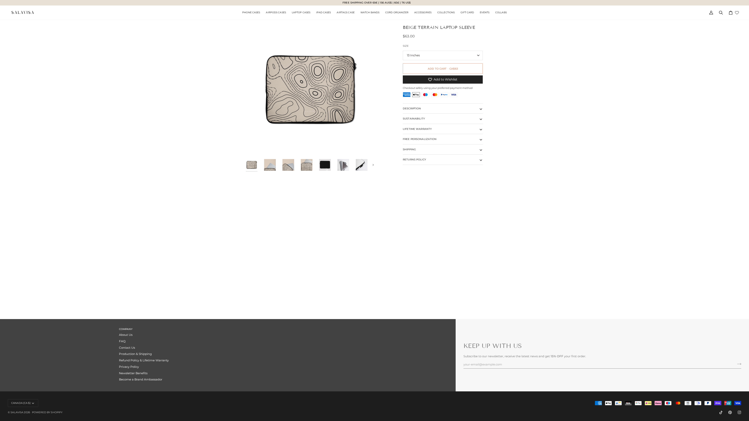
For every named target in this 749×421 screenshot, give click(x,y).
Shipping (409, 149)
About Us (125, 335)
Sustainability (414, 118)
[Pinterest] (730, 412)
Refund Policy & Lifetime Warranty (144, 360)
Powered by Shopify (47, 412)
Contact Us (127, 347)
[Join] (738, 364)
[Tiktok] (720, 412)
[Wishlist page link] (737, 13)
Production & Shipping (135, 354)
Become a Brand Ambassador (140, 379)
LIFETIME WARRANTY (417, 128)
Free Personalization (420, 139)
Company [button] (126, 329)
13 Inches (413, 55)
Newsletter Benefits (133, 373)
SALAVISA (17, 412)
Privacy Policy (129, 367)
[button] (276, 12)
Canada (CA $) (21, 402)
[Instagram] (739, 412)
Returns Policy (414, 159)
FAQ (122, 341)
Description (412, 108)
